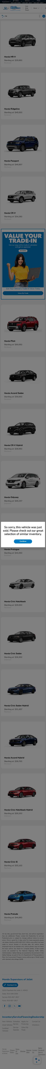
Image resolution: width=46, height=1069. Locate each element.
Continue (23, 541)
